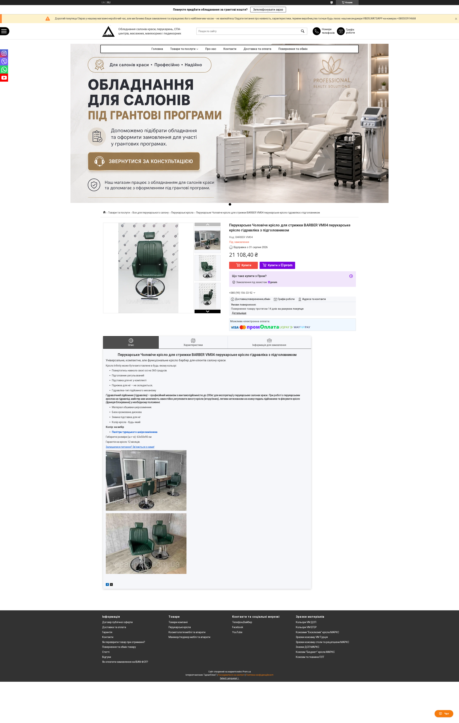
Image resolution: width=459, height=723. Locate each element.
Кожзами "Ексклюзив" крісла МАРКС (317, 632)
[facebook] (107, 585)
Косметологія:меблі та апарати (187, 632)
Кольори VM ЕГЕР (306, 627)
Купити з (274, 265)
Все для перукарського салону (151, 212)
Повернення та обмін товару (119, 646)
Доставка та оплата (257, 49)
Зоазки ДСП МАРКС (307, 646)
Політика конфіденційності (259, 675)
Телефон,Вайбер (242, 622)
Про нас (210, 49)
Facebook (237, 627)
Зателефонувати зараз (268, 9)
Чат (446, 713)
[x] (111, 585)
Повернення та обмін (292, 49)
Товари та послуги (182, 49)
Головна (157, 49)
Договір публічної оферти (117, 622)
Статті (106, 652)
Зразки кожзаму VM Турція (312, 637)
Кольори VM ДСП (306, 622)
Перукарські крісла (182, 212)
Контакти (229, 49)
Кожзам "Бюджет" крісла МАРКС (315, 652)
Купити (246, 265)
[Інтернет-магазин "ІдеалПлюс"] (108, 31)
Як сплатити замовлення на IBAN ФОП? (125, 661)
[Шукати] (302, 31)
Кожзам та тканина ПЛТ (310, 657)
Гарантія (107, 632)
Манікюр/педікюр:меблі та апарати (189, 637)
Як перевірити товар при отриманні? (123, 642)
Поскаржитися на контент (231, 675)
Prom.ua (247, 671)
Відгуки (106, 657)
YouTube (237, 632)
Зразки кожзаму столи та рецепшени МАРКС (322, 642)
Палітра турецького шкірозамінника (135, 432)
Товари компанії (178, 622)
